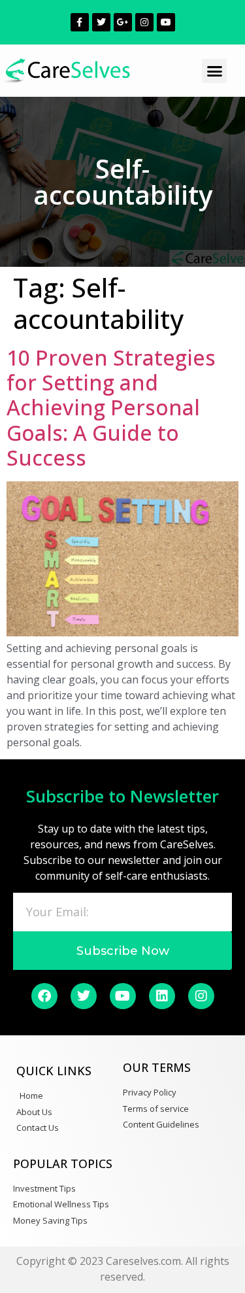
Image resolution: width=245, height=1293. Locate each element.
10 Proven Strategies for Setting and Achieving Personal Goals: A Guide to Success (111, 407)
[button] (214, 71)
